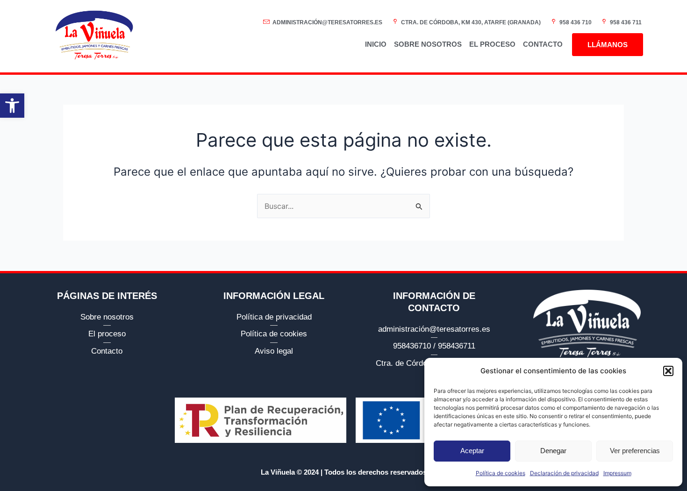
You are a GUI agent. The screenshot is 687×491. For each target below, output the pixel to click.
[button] (12, 105)
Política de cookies (500, 473)
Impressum (617, 473)
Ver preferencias (635, 451)
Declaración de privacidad (564, 473)
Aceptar (472, 451)
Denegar (553, 451)
